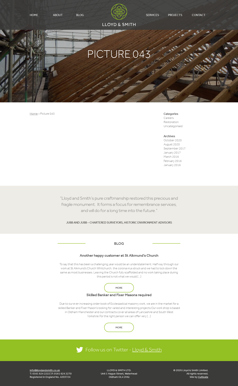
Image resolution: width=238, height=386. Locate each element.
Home (34, 15)
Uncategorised (173, 126)
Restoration (171, 122)
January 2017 (172, 152)
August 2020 (172, 144)
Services (152, 15)
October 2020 (173, 140)
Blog (80, 15)
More (119, 287)
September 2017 (175, 148)
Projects (175, 15)
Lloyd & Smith (119, 15)
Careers (169, 118)
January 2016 (172, 165)
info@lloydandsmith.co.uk (45, 370)
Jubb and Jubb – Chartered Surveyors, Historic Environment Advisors (119, 222)
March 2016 (171, 156)
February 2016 (173, 161)
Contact (198, 15)
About (58, 15)
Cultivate (203, 377)
